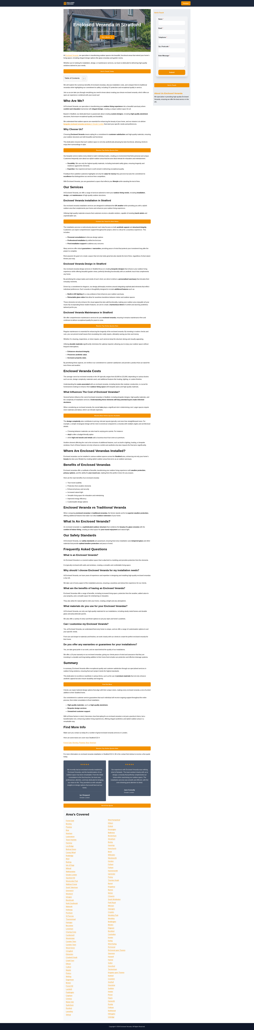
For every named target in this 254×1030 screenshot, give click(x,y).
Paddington (70, 992)
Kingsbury (111, 887)
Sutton (110, 963)
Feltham (111, 1007)
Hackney (69, 843)
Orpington (111, 909)
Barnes (110, 890)
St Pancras (70, 916)
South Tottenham (72, 887)
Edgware (111, 928)
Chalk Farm (70, 960)
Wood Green (70, 948)
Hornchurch (112, 848)
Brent (110, 852)
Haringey (69, 922)
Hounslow (111, 985)
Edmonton (69, 954)
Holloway (69, 910)
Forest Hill (69, 986)
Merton (110, 893)
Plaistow (82, 743)
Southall (111, 982)
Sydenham (70, 1005)
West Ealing (112, 944)
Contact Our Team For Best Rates (107, 221)
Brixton (68, 983)
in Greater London (84, 124)
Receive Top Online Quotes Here (107, 150)
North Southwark (72, 903)
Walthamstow (70, 871)
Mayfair (68, 970)
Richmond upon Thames (116, 950)
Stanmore (111, 953)
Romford (69, 1008)
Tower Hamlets (71, 840)
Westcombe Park (72, 881)
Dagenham (70, 980)
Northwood (112, 1011)
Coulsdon (111, 979)
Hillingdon (111, 1014)
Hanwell (111, 956)
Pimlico (68, 973)
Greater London (71, 875)
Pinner (110, 995)
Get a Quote (106, 37)
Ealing (110, 941)
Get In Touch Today (107, 71)
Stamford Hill (70, 878)
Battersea (111, 832)
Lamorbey (69, 1011)
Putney (110, 877)
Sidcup (68, 1014)
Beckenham (112, 836)
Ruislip (110, 1004)
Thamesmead (71, 919)
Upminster (111, 874)
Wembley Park (113, 915)
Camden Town (71, 941)
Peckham (69, 913)
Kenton (110, 937)
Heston (110, 991)
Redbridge (69, 856)
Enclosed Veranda (71, 55)
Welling (68, 976)
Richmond (111, 947)
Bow (87, 743)
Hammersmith (113, 871)
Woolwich (69, 894)
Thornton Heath (113, 880)
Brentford (111, 931)
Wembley (111, 918)
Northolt (111, 976)
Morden (110, 925)
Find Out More (107, 684)
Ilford (67, 859)
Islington (69, 897)
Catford (68, 967)
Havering (111, 845)
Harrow (110, 960)
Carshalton (112, 934)
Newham (93, 743)
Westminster (70, 938)
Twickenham (112, 969)
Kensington (112, 829)
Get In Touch (171, 85)
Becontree (69, 925)
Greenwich (70, 890)
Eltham (68, 964)
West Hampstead (114, 820)
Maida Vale (70, 1002)
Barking (68, 862)
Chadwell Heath (71, 957)
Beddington (112, 921)
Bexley (110, 842)
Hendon (111, 861)
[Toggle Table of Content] (83, 78)
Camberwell (70, 935)
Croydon (111, 912)
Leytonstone (70, 836)
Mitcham (111, 906)
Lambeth (69, 989)
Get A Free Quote (107, 805)
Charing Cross (71, 932)
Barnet (110, 883)
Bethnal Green (71, 849)
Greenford (111, 966)
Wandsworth (112, 858)
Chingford (69, 951)
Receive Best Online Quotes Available (107, 415)
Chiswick (111, 896)
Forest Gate (68, 743)
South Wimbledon (114, 899)
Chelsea (69, 999)
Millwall (68, 868)
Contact (186, 3)
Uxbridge (111, 1017)
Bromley (75, 743)
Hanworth (111, 1001)
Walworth (69, 906)
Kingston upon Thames (116, 972)
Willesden (111, 855)
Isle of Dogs (70, 865)
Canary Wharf (71, 852)
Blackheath (70, 900)
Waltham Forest (71, 884)
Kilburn (110, 823)
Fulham (110, 864)
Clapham (69, 995)
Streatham (111, 839)
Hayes (110, 998)
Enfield (110, 826)
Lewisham (69, 929)
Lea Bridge (70, 846)
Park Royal (112, 902)
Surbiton (111, 988)
